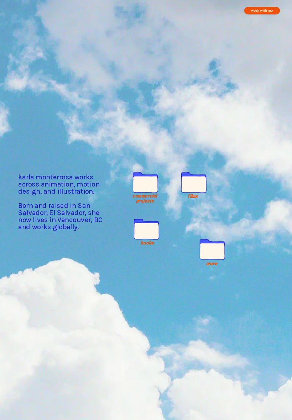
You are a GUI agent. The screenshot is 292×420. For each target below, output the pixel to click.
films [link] (193, 196)
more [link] (212, 263)
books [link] (147, 243)
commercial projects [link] (146, 198)
